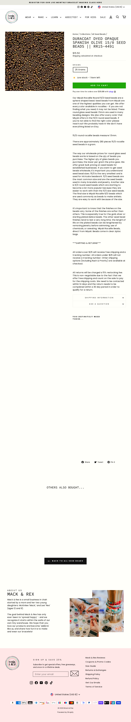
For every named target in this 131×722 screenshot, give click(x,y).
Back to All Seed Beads (67, 561)
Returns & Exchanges (95, 670)
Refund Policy (92, 678)
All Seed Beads (99, 34)
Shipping (76, 56)
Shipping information (99, 298)
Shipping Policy (92, 674)
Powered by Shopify (65, 712)
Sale (103, 17)
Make (41, 17)
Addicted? (72, 17)
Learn (55, 17)
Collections (85, 34)
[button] (74, 673)
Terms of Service (93, 686)
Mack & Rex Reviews (95, 657)
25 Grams (80, 69)
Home (75, 34)
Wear (28, 17)
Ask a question (99, 304)
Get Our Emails (92, 682)
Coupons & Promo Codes (98, 661)
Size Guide (90, 666)
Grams (77, 65)
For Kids (90, 17)
